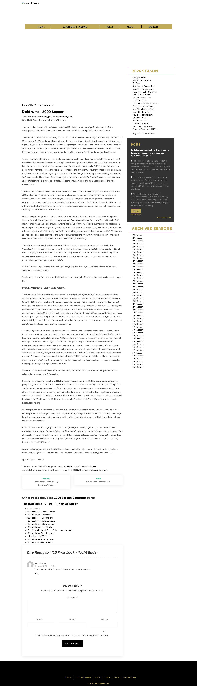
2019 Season (138, 255)
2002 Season (138, 304)
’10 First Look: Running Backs (40, 539)
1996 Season (138, 321)
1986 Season (138, 350)
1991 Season (138, 335)
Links (116, 677)
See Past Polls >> (164, 217)
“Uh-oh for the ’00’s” (36, 536)
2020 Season (138, 252)
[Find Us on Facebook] (92, 668)
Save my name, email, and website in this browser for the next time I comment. (72, 635)
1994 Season (138, 327)
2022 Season (138, 246)
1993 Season (138, 330)
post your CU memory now (60, 116)
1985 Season (138, 353)
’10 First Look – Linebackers (40, 517)
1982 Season (138, 361)
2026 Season (138, 235)
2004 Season (138, 298)
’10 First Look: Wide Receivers (40, 533)
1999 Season (138, 312)
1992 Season (138, 332)
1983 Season (138, 358)
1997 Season (138, 318)
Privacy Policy (129, 677)
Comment (72, 597)
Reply (37, 573)
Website (104, 619)
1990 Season (138, 338)
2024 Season (138, 240)
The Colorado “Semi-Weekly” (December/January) (50, 530)
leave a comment (100, 470)
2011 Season (138, 278)
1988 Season (138, 344)
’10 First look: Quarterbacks (40, 542)
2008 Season (138, 286)
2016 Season (138, 263)
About (131, 26)
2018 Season (138, 258)
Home (41, 26)
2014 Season (138, 269)
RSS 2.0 (76, 470)
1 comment (42, 116)
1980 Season (138, 367)
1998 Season (138, 315)
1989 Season (138, 341)
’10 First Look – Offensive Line (40, 524)
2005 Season (138, 295)
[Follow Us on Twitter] (104, 668)
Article (93, 466)
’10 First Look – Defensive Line (41, 520)
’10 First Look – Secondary (39, 514)
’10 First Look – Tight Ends (39, 527)
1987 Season (138, 347)
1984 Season (138, 355)
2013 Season (138, 272)
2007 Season (138, 289)
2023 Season (138, 243)
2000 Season (138, 309)
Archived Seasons (75, 26)
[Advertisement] (126, 12)
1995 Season (138, 324)
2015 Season (138, 266)
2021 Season (138, 249)
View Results (136, 214)
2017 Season (138, 261)
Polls (110, 26)
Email (72, 619)
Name (40, 619)
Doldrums (48, 105)
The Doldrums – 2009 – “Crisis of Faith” (50, 504)
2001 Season (138, 307)
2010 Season (138, 281)
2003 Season (138, 301)
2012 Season (138, 275)
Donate (154, 26)
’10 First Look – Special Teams (41, 511)
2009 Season (35, 105)
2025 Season (138, 238)
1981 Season (138, 364)
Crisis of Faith (33, 508)
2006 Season (138, 292)
